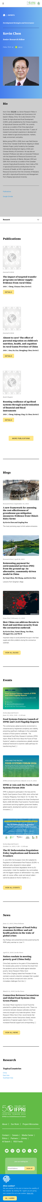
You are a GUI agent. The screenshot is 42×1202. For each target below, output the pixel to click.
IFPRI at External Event (11, 781)
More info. (30, 1193)
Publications (7, 191)
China (5, 1073)
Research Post (8, 504)
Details (8, 292)
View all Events (12, 888)
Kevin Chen (9, 522)
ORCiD (20, 47)
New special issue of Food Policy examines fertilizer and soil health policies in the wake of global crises (20, 931)
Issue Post (6, 618)
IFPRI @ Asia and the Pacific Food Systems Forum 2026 (21, 786)
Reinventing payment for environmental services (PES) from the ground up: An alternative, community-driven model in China (19, 569)
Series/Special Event (10, 713)
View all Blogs (11, 653)
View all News (11, 1033)
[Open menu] (3, 3)
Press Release (19, 923)
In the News (18, 952)
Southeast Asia (8, 1078)
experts (11, 15)
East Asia (6, 1075)
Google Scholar (8, 196)
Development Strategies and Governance (18, 23)
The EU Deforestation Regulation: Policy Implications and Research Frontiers (21, 853)
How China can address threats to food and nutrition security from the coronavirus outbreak (21, 625)
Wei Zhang (19, 578)
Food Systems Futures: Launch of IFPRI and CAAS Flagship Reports (21, 720)
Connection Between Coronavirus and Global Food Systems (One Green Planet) (21, 998)
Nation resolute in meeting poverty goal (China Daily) (17, 958)
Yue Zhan (29, 631)
